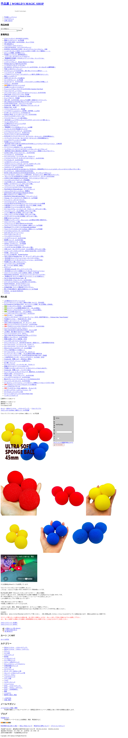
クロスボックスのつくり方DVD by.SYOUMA (18, 165)
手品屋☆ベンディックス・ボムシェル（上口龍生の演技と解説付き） (25, 220)
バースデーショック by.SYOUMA (15, 238)
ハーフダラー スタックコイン (13, 45)
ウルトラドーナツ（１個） (12, 221)
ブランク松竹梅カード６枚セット (14, 350)
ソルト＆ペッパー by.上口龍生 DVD (16, 185)
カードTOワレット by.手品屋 (13, 80)
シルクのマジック (9, 676)
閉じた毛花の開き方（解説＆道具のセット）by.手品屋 (21, 289)
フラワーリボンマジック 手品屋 (14, 109)
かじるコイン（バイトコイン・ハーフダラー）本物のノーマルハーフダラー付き (29, 382)
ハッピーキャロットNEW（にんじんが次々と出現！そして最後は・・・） (27, 51)
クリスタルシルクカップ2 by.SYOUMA (16, 231)
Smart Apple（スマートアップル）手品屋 (16, 94)
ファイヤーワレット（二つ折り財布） (16, 118)
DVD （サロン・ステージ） (13, 687)
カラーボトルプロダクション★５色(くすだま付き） (20, 282)
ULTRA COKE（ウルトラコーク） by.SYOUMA (19, 152)
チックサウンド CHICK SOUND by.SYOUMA (18, 171)
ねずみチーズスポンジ (11, 125)
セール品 (7, 653)
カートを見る (5, 639)
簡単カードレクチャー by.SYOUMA (15, 337)
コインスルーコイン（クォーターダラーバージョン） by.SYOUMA (25, 92)
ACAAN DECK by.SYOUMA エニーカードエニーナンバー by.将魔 (24, 203)
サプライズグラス (9, 60)
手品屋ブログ (5, 717)
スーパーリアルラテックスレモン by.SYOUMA (22, 324)
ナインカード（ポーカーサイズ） (14, 200)
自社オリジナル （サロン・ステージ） (16, 649)
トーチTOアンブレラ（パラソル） (15, 65)
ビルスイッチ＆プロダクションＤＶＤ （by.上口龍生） (24, 310)
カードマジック (9, 669)
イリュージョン (9, 684)
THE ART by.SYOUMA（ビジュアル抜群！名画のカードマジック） (25, 100)
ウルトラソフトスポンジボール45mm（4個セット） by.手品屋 (23, 229)
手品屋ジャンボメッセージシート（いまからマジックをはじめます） (25, 368)
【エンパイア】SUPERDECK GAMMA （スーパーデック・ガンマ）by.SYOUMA (29, 176)
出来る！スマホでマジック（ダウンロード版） (18, 183)
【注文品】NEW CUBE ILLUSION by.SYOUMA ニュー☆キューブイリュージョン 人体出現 (33, 143)
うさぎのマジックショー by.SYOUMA (16, 162)
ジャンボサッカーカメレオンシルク (15, 341)
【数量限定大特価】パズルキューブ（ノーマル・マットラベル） (24, 58)
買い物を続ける (9, 631)
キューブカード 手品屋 (12, 98)
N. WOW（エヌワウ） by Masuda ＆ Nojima (17, 96)
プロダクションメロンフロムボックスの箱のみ (21, 384)
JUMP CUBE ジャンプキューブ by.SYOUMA (19, 375)
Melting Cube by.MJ (10, 107)
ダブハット (7, 267)
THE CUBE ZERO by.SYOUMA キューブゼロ (19, 42)
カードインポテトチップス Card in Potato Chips (18, 393)
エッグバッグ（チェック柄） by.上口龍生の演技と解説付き (23, 353)
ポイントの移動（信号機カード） (14, 53)
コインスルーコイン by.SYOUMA (14, 263)
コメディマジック (9, 682)
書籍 (5, 691)
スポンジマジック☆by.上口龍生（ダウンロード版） (20, 214)
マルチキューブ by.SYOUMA (13, 167)
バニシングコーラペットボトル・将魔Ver (17, 191)
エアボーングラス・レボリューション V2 (17, 390)
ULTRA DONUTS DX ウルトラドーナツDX (18, 103)
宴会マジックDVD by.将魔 (13, 145)
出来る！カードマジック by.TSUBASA (16, 321)
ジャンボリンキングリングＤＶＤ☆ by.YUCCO (19, 313)
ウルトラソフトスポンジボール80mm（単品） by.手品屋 (21, 272)
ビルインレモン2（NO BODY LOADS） (16, 38)
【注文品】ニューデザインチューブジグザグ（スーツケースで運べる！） (27, 120)
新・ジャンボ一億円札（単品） (14, 265)
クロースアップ (9, 654)
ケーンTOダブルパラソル (12, 386)
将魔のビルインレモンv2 (12, 218)
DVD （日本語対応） (11, 689)
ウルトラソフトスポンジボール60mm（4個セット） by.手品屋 (23, 225)
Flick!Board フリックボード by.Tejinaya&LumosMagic (20, 227)
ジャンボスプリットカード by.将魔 (15, 140)
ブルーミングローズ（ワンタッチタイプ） (17, 285)
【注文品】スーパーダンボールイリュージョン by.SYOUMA (23, 260)
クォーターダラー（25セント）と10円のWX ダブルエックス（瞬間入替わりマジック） (31, 174)
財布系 (6, 656)
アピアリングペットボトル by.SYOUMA (16, 134)
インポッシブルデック (11, 395)
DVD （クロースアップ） (12, 685)
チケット (7, 651)
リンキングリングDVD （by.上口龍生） (20, 306)
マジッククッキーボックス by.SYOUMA (17, 381)
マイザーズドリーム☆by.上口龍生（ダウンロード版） (21, 216)
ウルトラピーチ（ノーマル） (13, 91)
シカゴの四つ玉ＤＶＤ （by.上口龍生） (19, 311)
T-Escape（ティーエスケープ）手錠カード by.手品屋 (20, 198)
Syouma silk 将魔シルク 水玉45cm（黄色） (18, 359)
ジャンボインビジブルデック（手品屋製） (17, 180)
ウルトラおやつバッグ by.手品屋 (14, 241)
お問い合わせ (8, 20)
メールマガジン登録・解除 (9, 708)
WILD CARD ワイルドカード (13, 373)
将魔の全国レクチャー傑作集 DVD (15, 339)
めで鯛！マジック (9, 362)
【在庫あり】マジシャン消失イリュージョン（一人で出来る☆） (24, 276)
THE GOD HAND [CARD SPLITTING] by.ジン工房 (20, 330)
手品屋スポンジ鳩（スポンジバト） (15, 262)
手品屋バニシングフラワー (12, 142)
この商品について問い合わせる (12, 628)
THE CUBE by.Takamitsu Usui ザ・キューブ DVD (20, 322)
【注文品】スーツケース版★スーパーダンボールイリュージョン (24, 271)
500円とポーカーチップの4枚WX (14, 78)
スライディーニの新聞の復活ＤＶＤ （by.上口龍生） (24, 308)
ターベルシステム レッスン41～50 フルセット (19, 156)
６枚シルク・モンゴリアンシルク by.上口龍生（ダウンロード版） (25, 249)
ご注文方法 (7, 698)
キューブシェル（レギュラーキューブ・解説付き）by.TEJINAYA (24, 372)
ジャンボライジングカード (12, 236)
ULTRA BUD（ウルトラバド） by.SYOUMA (18, 280)
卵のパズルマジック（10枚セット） (15, 194)
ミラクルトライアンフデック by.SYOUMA (18, 131)
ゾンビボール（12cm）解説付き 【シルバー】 (22, 388)
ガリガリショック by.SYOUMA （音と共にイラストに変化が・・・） (25, 70)
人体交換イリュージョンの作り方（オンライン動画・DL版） (23, 205)
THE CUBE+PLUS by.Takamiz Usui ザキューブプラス (20, 335)
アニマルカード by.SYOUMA (13, 154)
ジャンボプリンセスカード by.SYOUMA (17, 377)
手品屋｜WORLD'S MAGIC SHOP (22, 3)
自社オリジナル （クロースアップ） (18, 408)
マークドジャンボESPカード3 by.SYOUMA (18, 147)
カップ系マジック (9, 660)
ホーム (3, 408)
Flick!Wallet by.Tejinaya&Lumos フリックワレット (19, 189)
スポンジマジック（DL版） (9, 622)
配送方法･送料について (41, 726)
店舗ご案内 (7, 700)
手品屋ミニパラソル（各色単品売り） (16, 54)
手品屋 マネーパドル (11, 252)
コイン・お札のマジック (12, 662)
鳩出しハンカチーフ (10, 76)
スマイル (7, 292)
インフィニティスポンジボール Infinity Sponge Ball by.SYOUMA (24, 251)
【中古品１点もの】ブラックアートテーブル (18, 269)
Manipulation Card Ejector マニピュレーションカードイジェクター (24, 274)
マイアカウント (9, 19)
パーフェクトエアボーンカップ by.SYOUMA (18, 187)
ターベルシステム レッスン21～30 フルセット (19, 351)
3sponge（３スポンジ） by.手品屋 (15, 243)
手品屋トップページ (10, 17)
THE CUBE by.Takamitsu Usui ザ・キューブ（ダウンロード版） (24, 256)
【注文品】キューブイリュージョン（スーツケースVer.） (22, 258)
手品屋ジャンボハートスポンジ (14, 87)
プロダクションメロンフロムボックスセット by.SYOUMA (25, 326)
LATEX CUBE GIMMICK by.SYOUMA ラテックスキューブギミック (26, 178)
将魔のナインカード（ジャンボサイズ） (16, 366)
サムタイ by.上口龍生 (15, 315)
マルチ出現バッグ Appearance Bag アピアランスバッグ (22, 182)
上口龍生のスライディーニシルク (14, 300)
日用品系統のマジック (11, 665)
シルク (6, 680)
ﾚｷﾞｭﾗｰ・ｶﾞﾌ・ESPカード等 (12, 671)
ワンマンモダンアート (11, 121)
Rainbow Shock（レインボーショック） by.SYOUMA (20, 114)
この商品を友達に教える (11, 630)
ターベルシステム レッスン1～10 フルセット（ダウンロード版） (25, 209)
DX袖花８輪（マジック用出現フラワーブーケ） (19, 287)
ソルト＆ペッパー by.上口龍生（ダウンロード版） (20, 211)
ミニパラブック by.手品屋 (12, 72)
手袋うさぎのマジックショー (13, 69)
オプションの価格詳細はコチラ (63, 442)
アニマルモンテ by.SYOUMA (13, 160)
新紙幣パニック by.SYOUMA (13, 240)
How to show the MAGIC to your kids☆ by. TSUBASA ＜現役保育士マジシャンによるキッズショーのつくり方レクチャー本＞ (42, 169)
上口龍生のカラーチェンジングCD (15, 123)
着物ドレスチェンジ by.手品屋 (14, 40)
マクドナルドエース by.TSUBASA (15, 201)
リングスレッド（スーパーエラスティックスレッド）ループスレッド (25, 149)
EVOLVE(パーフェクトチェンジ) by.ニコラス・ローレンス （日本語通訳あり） (29, 136)
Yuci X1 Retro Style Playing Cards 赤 (15, 278)
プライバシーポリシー (58, 726)
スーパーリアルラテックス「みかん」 (16, 333)
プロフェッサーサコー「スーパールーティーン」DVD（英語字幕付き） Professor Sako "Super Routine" (36, 317)
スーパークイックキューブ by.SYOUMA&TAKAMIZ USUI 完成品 (25, 355)
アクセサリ (7, 693)
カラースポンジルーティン (12, 234)
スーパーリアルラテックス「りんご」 (16, 328)
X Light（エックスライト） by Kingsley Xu (17, 112)
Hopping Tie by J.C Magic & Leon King (15, 63)
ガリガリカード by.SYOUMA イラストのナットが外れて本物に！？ (26, 81)
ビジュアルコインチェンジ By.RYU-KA (17, 132)
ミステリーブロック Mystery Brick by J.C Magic (19, 62)
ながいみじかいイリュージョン (14, 232)
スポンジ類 (7, 667)
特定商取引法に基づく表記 (9, 726)
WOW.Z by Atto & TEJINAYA (13, 291)
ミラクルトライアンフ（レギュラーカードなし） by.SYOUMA (24, 158)
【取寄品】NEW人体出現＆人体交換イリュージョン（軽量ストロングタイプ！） (29, 151)
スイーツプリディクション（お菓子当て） (17, 361)
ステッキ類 (7, 678)
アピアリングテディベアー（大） (14, 116)
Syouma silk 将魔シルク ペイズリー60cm (17, 370)
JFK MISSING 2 (9, 44)
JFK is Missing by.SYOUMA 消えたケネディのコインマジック (23, 101)
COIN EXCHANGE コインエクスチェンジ (17, 47)
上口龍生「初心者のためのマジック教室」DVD (19, 331)
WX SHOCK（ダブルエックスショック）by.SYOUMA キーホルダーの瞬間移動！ (30, 67)
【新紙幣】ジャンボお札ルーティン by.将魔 (18, 127)
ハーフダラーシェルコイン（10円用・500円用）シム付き (22, 111)
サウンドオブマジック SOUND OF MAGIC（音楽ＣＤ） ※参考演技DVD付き (29, 342)
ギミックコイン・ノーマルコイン (14, 664)
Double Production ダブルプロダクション (17, 283)
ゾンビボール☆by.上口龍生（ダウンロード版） (19, 247)
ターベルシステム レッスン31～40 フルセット (19, 364)
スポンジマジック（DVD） (9, 624)
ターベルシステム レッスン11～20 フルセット (19, 346)
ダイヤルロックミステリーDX (13, 392)
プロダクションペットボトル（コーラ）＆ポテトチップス (22, 163)
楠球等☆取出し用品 (10, 695)
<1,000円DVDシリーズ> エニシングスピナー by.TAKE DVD (24, 357)
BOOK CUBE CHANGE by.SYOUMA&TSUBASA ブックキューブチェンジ (27, 173)
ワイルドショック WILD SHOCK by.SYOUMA (18, 223)
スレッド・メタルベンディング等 (14, 673)
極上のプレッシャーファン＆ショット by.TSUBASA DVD (22, 379)
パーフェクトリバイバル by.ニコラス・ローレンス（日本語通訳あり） (26, 138)
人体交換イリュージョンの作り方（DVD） (17, 207)
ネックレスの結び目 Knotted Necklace (16, 254)
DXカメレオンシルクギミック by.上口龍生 (18, 348)
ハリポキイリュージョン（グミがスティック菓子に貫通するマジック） (26, 74)
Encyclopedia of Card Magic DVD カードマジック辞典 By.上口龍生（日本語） (28, 304)
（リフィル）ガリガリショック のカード (17, 56)
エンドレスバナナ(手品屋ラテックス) (15, 129)
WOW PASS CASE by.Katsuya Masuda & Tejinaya (18, 192)
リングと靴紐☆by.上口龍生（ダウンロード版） (19, 212)
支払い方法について (26, 726)
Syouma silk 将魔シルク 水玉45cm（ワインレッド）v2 (21, 105)
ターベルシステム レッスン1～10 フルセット (19, 344)
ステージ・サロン (9, 675)
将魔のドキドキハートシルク (16, 85)
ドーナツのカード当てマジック (14, 245)
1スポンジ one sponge (11, 83)
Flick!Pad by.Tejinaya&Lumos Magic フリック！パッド (20, 196)
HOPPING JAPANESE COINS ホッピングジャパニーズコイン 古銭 (25, 49)
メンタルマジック (9, 658)
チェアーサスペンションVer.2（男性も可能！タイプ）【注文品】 (24, 302)
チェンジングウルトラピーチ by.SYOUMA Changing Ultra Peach (23, 89)
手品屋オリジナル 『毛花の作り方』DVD (17, 319)
